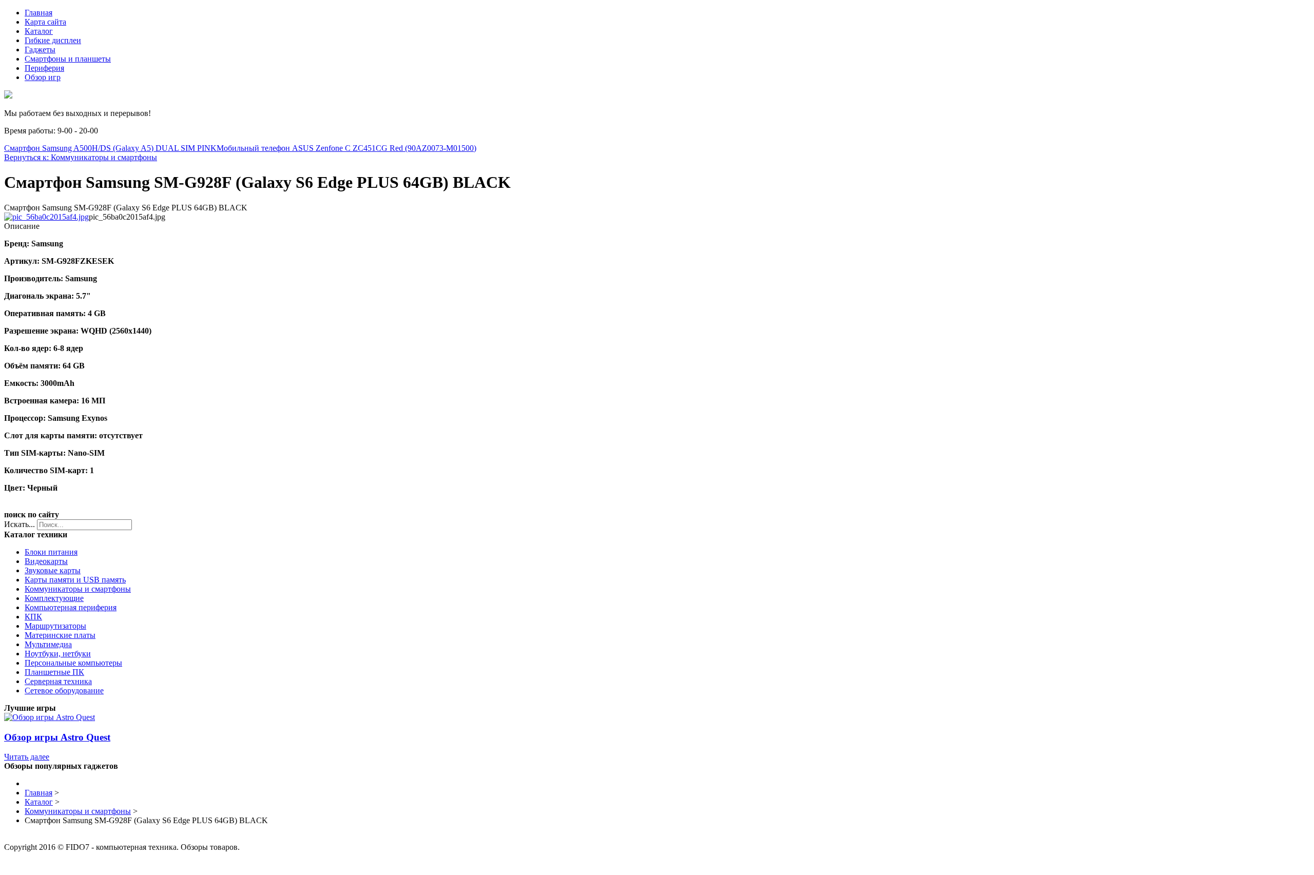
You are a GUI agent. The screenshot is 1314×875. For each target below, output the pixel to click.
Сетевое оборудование (64, 690)
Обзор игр (43, 77)
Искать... (19, 524)
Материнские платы (60, 635)
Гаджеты (40, 49)
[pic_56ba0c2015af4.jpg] (46, 216)
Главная (38, 12)
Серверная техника (58, 681)
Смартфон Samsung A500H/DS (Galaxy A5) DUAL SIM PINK (110, 148)
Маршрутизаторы (55, 625)
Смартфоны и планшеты (68, 58)
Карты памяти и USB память (75, 579)
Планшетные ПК (54, 672)
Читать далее (26, 756)
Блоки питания (51, 552)
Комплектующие (54, 598)
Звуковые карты (53, 570)
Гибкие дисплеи (53, 40)
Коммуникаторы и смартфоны (78, 589)
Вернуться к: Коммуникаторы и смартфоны (80, 157)
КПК (33, 616)
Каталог (39, 31)
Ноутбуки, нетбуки (58, 653)
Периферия (44, 68)
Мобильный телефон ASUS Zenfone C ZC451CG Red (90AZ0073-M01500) (346, 148)
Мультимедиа (48, 644)
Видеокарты (46, 561)
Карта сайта (45, 21)
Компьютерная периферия (71, 607)
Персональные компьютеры (73, 662)
